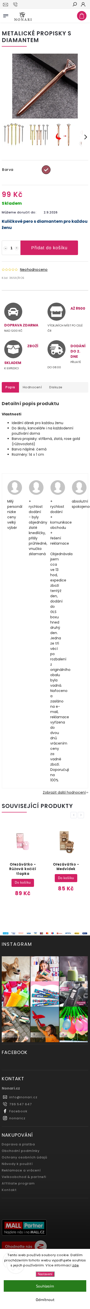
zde (75, 1265)
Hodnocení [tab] (32, 387)
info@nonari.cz (23, 1097)
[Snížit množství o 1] (5, 248)
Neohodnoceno (34, 269)
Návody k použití (17, 1164)
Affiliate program (18, 1183)
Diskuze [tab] (55, 387)
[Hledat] (74, 5)
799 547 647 (20, 1104)
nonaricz (17, 1118)
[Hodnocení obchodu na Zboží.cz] (45, 1247)
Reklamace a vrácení (21, 1170)
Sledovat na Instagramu (31, 1037)
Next (82, 815)
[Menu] (6, 15)
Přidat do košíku (49, 247)
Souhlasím (45, 1286)
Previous (74, 815)
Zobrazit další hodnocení (64, 792)
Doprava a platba (18, 1144)
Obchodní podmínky (21, 1151)
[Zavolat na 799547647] (16, 4)
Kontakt (9, 1190)
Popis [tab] (10, 387)
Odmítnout (45, 1299)
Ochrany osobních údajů (24, 1157)
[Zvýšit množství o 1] (16, 248)
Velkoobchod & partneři (24, 1177)
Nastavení (45, 1274)
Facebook (18, 1111)
